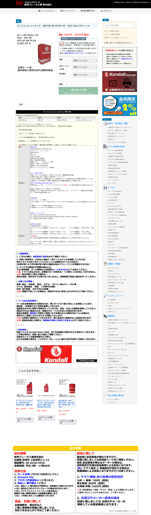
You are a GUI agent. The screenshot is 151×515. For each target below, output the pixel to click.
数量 (61, 59)
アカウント (108, 11)
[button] (133, 25)
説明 (21, 104)
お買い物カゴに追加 (78, 90)
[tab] (21, 104)
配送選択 (62, 74)
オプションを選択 (24, 420)
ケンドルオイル (47, 11)
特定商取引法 (88, 11)
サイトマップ (68, 11)
